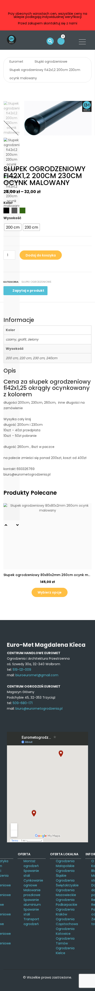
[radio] (12, 227)
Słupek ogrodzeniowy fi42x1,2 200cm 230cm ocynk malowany (44, 74)
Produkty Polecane (30, 493)
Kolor (8, 202)
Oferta (24, 854)
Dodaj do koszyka (41, 255)
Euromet (16, 61)
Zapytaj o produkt (28, 290)
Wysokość (12, 218)
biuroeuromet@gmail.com (36, 675)
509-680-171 (23, 703)
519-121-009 (22, 669)
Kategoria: (11, 282)
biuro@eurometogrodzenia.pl (38, 708)
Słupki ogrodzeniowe (51, 61)
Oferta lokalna (64, 854)
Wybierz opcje (50, 592)
